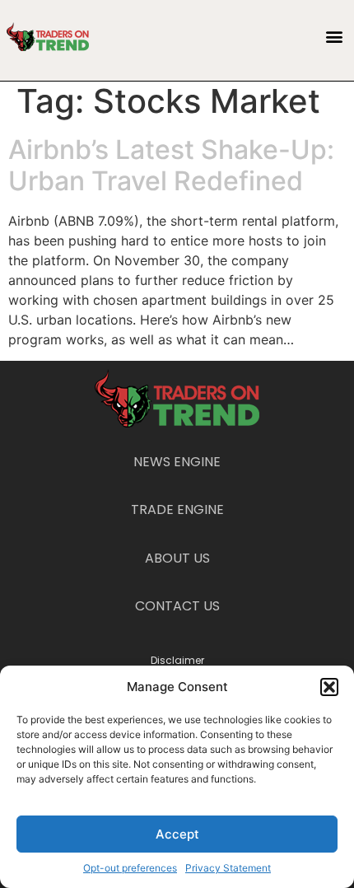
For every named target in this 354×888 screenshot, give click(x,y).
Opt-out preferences (130, 868)
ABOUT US (177, 558)
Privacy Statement (228, 868)
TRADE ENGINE (177, 509)
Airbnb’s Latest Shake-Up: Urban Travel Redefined (171, 165)
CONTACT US (177, 605)
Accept (177, 834)
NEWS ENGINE (177, 461)
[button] (329, 687)
